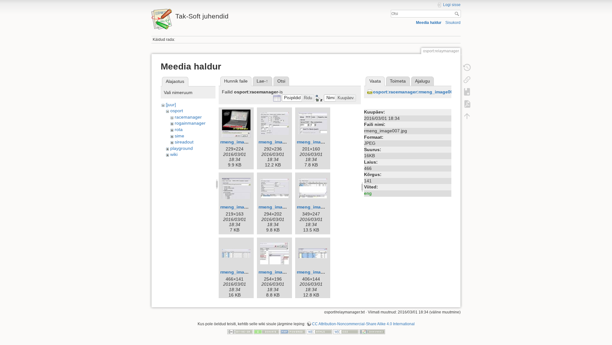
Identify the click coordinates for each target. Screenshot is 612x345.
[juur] (171, 104)
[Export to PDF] (467, 104)
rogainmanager (190, 123)
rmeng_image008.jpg (281, 272)
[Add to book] (467, 92)
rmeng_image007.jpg (243, 272)
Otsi (458, 13)
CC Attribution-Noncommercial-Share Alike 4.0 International (363, 324)
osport (176, 110)
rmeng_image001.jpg (243, 141)
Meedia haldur (428, 22)
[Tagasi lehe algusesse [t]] (467, 116)
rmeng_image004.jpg (243, 206)
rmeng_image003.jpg (319, 141)
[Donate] (266, 331)
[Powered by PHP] (293, 331)
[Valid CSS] (346, 331)
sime (179, 135)
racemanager (188, 117)
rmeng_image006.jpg (319, 206)
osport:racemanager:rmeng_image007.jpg (418, 91)
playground (181, 148)
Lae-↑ (262, 81)
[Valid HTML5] (319, 331)
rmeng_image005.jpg (281, 206)
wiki (174, 154)
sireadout (184, 141)
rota (179, 129)
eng (368, 193)
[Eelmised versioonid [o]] (467, 68)
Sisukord (453, 22)
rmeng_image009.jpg (319, 272)
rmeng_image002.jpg (281, 141)
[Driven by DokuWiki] (372, 331)
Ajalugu (422, 81)
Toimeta (398, 81)
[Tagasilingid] (467, 80)
